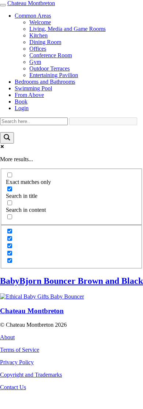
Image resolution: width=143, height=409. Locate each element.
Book (21, 101)
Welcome (40, 22)
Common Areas (33, 15)
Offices (37, 49)
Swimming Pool (33, 88)
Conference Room (50, 55)
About (7, 337)
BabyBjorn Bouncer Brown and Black (71, 281)
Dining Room (45, 42)
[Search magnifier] (7, 138)
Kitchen (38, 35)
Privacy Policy (17, 362)
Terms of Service (19, 350)
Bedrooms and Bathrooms (45, 82)
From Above (29, 95)
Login (22, 108)
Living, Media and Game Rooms (67, 29)
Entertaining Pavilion (53, 75)
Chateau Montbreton (31, 3)
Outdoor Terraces (49, 68)
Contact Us (13, 387)
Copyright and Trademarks (31, 375)
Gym (35, 62)
